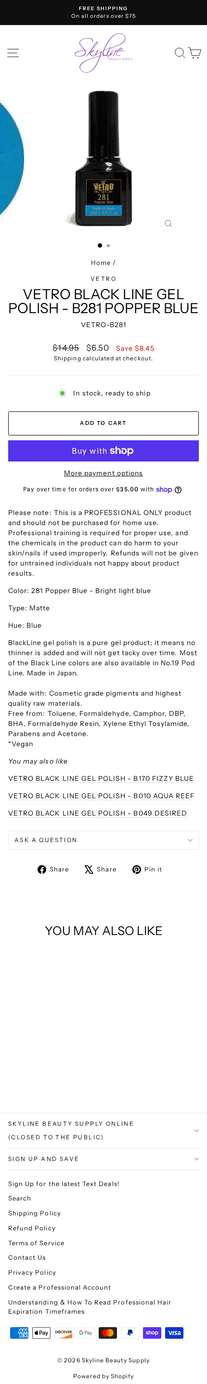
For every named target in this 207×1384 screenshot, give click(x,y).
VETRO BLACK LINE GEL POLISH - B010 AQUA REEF (101, 795)
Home (101, 262)
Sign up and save (43, 1158)
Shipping (67, 358)
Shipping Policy (34, 1213)
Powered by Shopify (103, 1376)
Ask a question (46, 840)
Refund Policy (32, 1228)
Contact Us (27, 1257)
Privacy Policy (32, 1272)
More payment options (103, 473)
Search (19, 1198)
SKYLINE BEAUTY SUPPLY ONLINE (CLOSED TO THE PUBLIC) (71, 1130)
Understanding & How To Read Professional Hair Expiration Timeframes (89, 1307)
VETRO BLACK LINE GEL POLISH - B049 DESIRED (97, 813)
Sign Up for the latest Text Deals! (64, 1183)
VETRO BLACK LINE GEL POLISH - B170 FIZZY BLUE (101, 778)
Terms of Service (36, 1243)
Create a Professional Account (59, 1287)
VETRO (103, 278)
